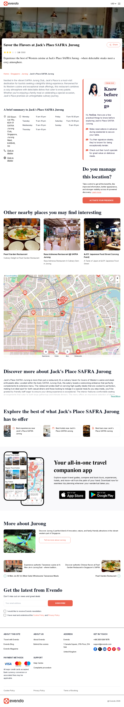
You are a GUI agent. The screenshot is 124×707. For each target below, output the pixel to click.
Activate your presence (101, 200)
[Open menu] (119, 4)
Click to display (10, 152)
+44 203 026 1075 (101, 639)
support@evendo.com (102, 644)
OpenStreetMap (11, 276)
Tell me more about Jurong (55, 540)
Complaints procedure (42, 668)
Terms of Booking (71, 690)
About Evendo (39, 639)
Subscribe (60, 603)
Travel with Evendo (11, 639)
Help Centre (38, 663)
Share (115, 45)
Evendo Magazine (11, 649)
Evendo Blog (9, 644)
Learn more (96, 192)
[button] (62, 313)
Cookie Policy (38, 615)
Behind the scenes (41, 644)
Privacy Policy (54, 615)
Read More (115, 396)
